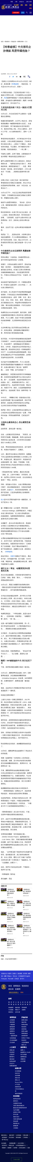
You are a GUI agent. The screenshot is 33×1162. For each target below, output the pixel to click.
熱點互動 (23, 1022)
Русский (10, 978)
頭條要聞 (10, 1007)
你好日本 (17, 1073)
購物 (22, 992)
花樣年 (12, 556)
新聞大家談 (24, 1020)
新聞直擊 (12, 1029)
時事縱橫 (15, 84)
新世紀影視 (22, 1147)
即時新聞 (24, 1007)
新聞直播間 (16, 12)
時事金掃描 (24, 1024)
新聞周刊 (12, 1031)
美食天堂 (17, 1077)
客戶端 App (5, 1139)
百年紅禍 (15, 1114)
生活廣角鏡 (18, 1071)
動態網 (9, 1147)
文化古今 (12, 1063)
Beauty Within (19, 1082)
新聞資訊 (16, 986)
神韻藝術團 (12, 1143)
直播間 (17, 989)
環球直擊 (12, 1022)
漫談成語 (12, 1059)
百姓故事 (15, 1121)
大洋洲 (25, 973)
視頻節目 (7, 41)
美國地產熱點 (13, 1065)
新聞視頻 (13, 1017)
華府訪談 (12, 1033)
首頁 (2, 41)
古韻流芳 (12, 1054)
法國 (5, 976)
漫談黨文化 (16, 1123)
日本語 (17, 978)
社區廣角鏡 (13, 1038)
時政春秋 (23, 1026)
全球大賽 (17, 1012)
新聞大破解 (24, 1031)
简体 (30, 1)
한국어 (22, 978)
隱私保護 (25, 1135)
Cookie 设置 (16, 1159)
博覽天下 (17, 1009)
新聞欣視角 (20, 41)
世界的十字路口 (25, 1038)
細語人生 (23, 1044)
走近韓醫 (23, 1061)
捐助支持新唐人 (14, 992)
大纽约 (9, 973)
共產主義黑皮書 (17, 1119)
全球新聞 (12, 1020)
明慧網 (4, 1147)
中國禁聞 (12, 1024)
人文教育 (13, 1047)
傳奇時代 (15, 1101)
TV (23, 12)
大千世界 (17, 1084)
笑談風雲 (12, 1052)
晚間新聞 (12, 1026)
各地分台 (21, 1)
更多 (29, 1147)
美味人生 (17, 1080)
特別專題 (16, 1096)
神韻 (12, 1)
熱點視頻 (17, 1007)
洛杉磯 (20, 973)
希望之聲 (11, 1145)
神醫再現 (23, 1059)
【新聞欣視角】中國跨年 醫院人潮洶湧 (11, 903)
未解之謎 (12, 1050)
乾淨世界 (4, 1145)
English (27, 976)
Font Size (24, 76)
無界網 (15, 1147)
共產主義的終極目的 (18, 1105)
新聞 (10, 999)
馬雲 (5, 98)
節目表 (11, 989)
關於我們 (11, 1135)
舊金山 (9, 976)
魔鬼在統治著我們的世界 (20, 1107)
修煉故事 (15, 1125)
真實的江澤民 (17, 1112)
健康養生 (24, 1047)
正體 (27, 1)
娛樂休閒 (18, 1068)
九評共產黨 (16, 1110)
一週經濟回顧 (13, 1035)
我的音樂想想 (18, 1093)
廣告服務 (18, 1137)
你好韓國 (17, 1075)
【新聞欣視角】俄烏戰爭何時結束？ (27, 891)
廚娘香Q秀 (18, 1086)
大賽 (16, 1)
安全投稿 (11, 1137)
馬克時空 (23, 1040)
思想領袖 (23, 1029)
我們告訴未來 (17, 1098)
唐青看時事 (24, 1035)
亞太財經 (12, 1042)
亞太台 (15, 976)
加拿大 (14, 973)
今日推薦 (10, 1009)
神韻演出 (10, 1012)
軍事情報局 (24, 1033)
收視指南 (18, 1135)
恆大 (12, 490)
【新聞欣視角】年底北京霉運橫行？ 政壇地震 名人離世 (27, 929)
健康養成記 (24, 1056)
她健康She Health (25, 1052)
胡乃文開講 (24, 1054)
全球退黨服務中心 (21, 1145)
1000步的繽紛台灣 (19, 1090)
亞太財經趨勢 (13, 1040)
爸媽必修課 (13, 1061)
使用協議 (4, 1137)
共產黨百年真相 (17, 1103)
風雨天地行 (16, 1116)
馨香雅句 (12, 1056)
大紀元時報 (21, 1143)
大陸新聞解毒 (25, 1042)
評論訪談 (13, 41)
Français (4, 978)
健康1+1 (23, 1050)
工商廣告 (15, 1128)
